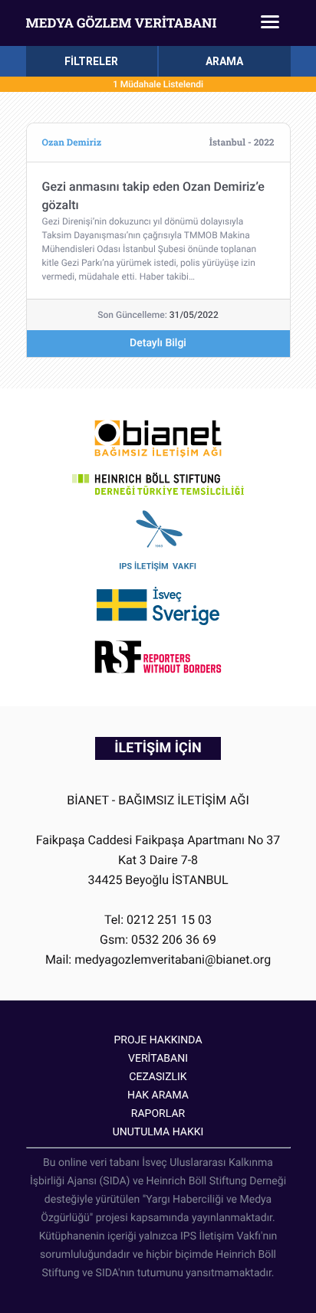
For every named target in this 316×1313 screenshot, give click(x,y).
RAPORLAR (158, 1114)
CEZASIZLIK (157, 1077)
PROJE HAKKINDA (158, 1040)
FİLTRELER (91, 61)
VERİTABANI (158, 1059)
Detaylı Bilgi (158, 343)
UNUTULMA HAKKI (158, 1132)
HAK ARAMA (158, 1095)
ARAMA (224, 61)
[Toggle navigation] (270, 23)
